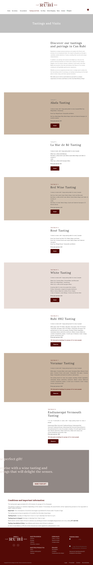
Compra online (55, 542)
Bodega (32, 540)
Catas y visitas (55, 538)
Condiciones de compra (58, 553)
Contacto (54, 551)
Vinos (31, 549)
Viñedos (32, 542)
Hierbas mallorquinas (35, 551)
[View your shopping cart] (87, 11)
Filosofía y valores (35, 544)
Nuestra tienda (55, 540)
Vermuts (32, 553)
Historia (32, 538)
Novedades (55, 549)
